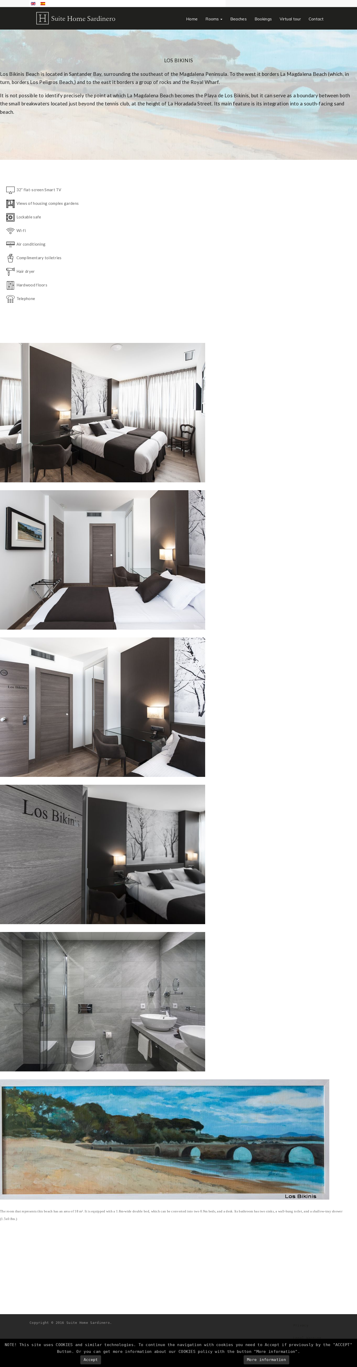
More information (266, 1359)
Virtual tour (290, 18)
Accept (91, 1359)
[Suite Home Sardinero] (77, 18)
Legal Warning (307, 1338)
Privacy (300, 1325)
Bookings (263, 18)
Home (192, 18)
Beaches (238, 18)
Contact (316, 18)
